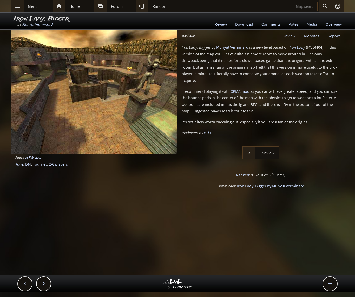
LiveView (287, 35)
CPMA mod (240, 91)
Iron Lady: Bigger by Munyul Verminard (270, 185)
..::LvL (172, 281)
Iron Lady (297, 47)
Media (312, 24)
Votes (293, 24)
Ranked (242, 175)
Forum (117, 6)
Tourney (40, 164)
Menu (33, 6)
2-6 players (58, 164)
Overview (334, 24)
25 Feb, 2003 (33, 157)
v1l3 (207, 132)
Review (221, 24)
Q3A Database (180, 286)
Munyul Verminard (37, 24)
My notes (311, 35)
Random (160, 6)
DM (28, 164)
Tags (19, 164)
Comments (270, 24)
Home (74, 6)
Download (244, 24)
